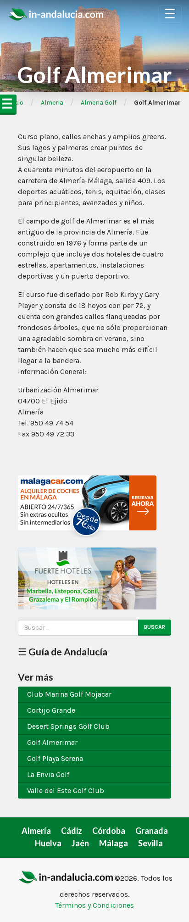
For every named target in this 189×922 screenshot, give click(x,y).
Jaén (80, 843)
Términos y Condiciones (94, 905)
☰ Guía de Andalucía (62, 651)
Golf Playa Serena (55, 758)
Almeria (52, 102)
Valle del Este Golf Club (65, 790)
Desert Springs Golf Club (68, 726)
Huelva (48, 843)
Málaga (113, 843)
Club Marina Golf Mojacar (69, 694)
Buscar (154, 627)
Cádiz (71, 831)
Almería (36, 831)
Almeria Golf (99, 102)
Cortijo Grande (51, 710)
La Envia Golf (48, 774)
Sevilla (150, 843)
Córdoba (108, 831)
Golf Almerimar (52, 742)
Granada (151, 831)
